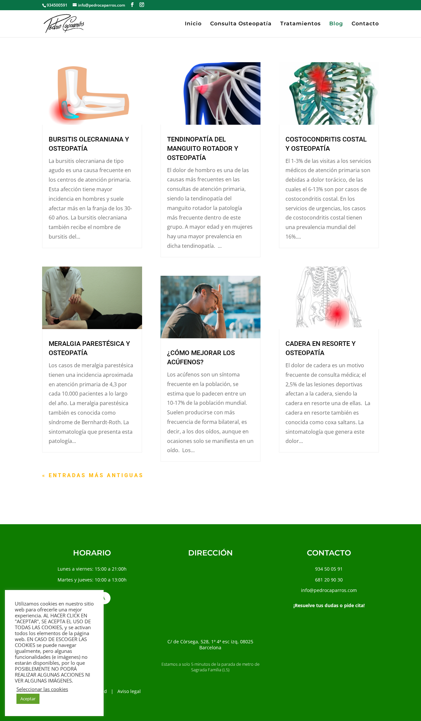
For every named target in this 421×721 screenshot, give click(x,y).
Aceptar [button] (28, 699)
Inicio (193, 24)
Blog (336, 24)
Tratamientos (300, 24)
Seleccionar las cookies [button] (42, 689)
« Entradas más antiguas (93, 475)
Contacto (365, 24)
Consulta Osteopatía (241, 24)
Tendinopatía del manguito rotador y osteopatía (202, 148)
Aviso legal (129, 691)
